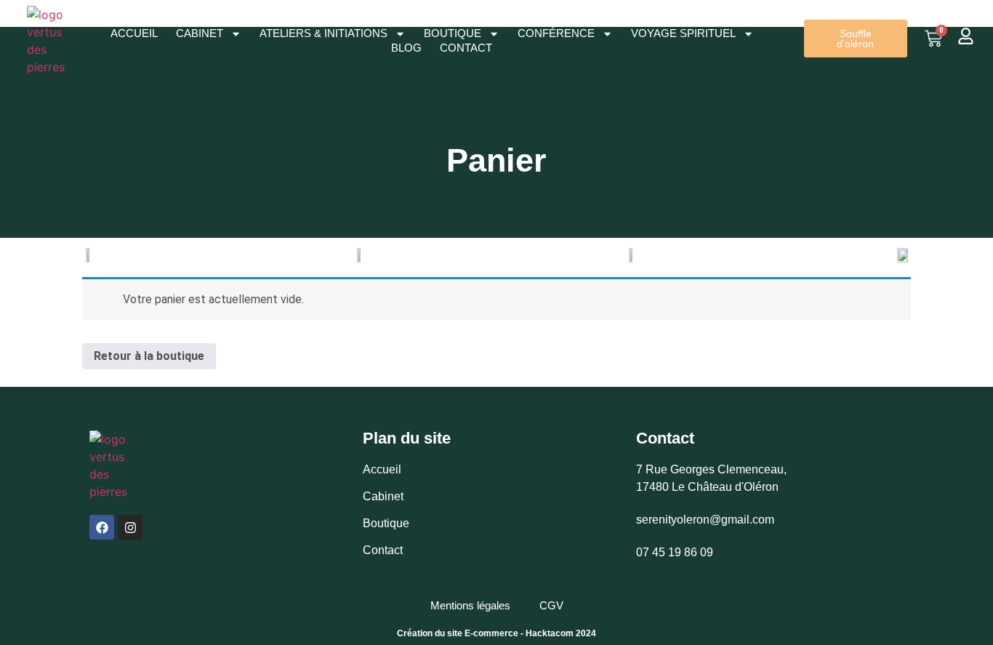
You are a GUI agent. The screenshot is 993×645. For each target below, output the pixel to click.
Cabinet (199, 33)
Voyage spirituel (683, 33)
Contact (466, 47)
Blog (406, 47)
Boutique (452, 33)
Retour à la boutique (149, 356)
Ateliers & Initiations (323, 33)
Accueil (134, 33)
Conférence (556, 33)
